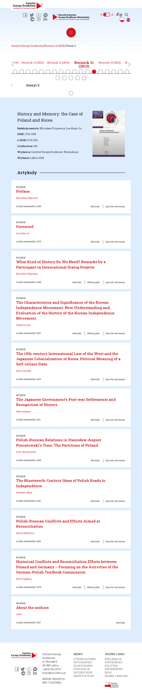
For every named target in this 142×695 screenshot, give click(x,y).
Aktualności (83, 662)
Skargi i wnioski (116, 676)
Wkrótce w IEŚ (84, 676)
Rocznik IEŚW (83, 672)
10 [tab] (74, 72)
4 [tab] (34, 72)
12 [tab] (87, 72)
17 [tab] (120, 72)
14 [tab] (100, 72)
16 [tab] (113, 72)
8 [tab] (61, 72)
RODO (108, 672)
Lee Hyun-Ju (22, 233)
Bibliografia (93, 282)
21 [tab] (71, 78)
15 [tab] (107, 72)
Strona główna (85, 659)
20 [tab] (64, 78)
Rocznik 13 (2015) (33, 62)
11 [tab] (80, 72)
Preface (23, 191)
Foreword (24, 226)
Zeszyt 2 (32, 85)
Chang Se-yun (23, 325)
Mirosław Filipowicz (27, 197)
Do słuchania (83, 665)
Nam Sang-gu (23, 411)
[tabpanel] (84, 64)
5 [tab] (41, 72)
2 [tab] (21, 72)
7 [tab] (54, 72)
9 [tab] (67, 72)
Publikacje (82, 669)
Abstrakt (95, 206)
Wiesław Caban (24, 492)
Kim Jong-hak (23, 370)
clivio (19, 614)
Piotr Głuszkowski (26, 451)
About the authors (32, 607)
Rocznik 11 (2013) (84, 64)
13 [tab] (94, 72)
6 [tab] (48, 72)
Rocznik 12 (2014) (58, 62)
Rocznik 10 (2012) (110, 62)
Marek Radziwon (25, 533)
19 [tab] (57, 78)
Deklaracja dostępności (114, 660)
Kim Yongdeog (24, 578)
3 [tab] (28, 72)
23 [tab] (84, 78)
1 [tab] (15, 72)
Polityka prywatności (114, 667)
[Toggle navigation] (71, 32)
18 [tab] (127, 72)
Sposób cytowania (115, 206)
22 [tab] (77, 78)
